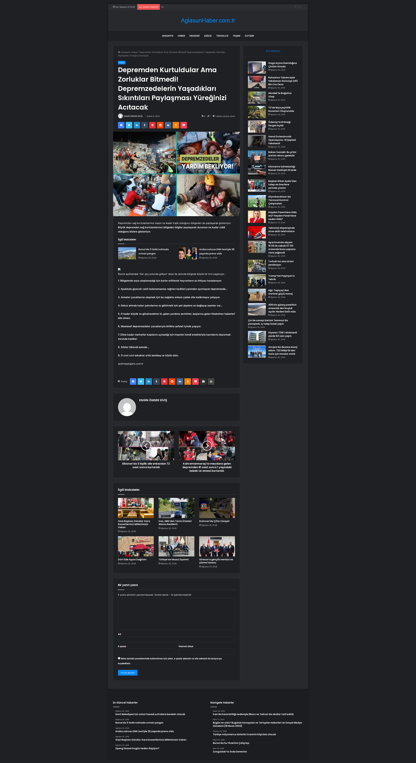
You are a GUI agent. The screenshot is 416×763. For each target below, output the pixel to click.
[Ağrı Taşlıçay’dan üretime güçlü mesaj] (257, 295)
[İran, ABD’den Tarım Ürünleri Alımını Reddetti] (176, 508)
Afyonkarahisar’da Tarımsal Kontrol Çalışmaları (279, 200)
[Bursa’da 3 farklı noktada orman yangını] (127, 253)
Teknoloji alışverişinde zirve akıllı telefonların (281, 229)
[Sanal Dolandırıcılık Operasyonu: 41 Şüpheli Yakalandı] (257, 141)
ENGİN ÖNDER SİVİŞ (133, 116)
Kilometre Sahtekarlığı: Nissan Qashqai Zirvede (282, 168)
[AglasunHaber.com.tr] (208, 20)
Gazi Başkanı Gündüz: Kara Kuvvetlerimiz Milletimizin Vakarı (134, 524)
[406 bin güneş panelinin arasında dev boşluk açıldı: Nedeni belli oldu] (257, 309)
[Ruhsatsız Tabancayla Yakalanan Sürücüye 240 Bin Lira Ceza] (257, 82)
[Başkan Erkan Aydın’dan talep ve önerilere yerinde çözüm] (257, 185)
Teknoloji (222, 35)
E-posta (123, 646)
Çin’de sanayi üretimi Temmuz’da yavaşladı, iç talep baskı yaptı (268, 322)
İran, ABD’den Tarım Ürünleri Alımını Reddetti (175, 523)
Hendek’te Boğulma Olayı (174, 7)
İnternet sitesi (186, 646)
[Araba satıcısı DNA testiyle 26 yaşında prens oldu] (188, 253)
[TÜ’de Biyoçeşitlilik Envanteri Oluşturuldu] (257, 112)
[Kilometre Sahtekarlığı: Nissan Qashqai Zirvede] (257, 171)
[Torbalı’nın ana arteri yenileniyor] (257, 266)
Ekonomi (194, 35)
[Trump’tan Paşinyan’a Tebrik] (257, 280)
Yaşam (236, 35)
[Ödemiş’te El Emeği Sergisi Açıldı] (257, 126)
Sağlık (208, 35)
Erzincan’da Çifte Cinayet (214, 521)
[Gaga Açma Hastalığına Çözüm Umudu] (257, 67)
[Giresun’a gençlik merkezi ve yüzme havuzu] (217, 546)
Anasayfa (167, 35)
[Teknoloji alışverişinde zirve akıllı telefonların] (257, 232)
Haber (181, 35)
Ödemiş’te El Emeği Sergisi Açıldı (279, 123)
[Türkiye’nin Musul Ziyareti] (176, 546)
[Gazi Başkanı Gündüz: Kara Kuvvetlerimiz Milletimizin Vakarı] (136, 508)
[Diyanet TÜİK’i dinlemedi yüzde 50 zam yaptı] (257, 337)
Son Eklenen (273, 51)
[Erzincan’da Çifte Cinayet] (217, 508)
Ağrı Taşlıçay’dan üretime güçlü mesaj (280, 292)
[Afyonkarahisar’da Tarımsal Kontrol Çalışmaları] (257, 201)
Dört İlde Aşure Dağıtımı (132, 559)
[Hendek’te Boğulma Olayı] (257, 98)
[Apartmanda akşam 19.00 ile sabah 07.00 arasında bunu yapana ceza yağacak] (257, 247)
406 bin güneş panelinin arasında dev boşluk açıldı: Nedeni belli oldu (282, 308)
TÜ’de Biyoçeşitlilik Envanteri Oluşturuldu (281, 109)
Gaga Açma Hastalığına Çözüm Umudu (282, 64)
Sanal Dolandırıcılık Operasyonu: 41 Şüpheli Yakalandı (282, 140)
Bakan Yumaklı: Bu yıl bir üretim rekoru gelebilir (282, 154)
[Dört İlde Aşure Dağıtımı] (136, 546)
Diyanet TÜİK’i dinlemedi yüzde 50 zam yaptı (282, 334)
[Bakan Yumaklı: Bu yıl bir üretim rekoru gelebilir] (257, 157)
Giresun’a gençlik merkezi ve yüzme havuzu (216, 561)
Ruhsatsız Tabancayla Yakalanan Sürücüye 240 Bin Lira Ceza (283, 81)
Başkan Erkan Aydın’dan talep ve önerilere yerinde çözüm (282, 184)
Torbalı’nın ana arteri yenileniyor (281, 263)
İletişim (249, 35)
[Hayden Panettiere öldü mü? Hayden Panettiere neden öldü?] (257, 217)
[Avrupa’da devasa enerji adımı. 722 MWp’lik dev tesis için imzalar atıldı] (257, 351)
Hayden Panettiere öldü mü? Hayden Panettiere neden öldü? (282, 216)
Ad (120, 634)
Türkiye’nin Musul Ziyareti (174, 559)
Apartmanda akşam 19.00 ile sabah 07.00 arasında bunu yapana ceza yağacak (281, 247)
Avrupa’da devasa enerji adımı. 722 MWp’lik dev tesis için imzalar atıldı (282, 350)
